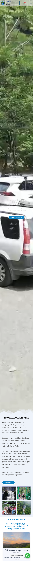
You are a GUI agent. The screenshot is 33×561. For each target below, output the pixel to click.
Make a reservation (16, 215)
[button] (30, 3)
